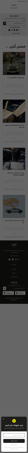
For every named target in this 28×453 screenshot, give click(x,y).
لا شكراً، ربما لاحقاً (14, 444)
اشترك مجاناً (14, 441)
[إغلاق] (3, 419)
